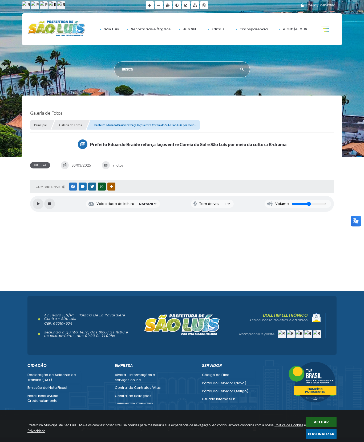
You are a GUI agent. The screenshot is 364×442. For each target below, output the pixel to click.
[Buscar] (242, 69)
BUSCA (127, 69)
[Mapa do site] (195, 5)
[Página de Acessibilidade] (204, 5)
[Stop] (49, 204)
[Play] (38, 204)
